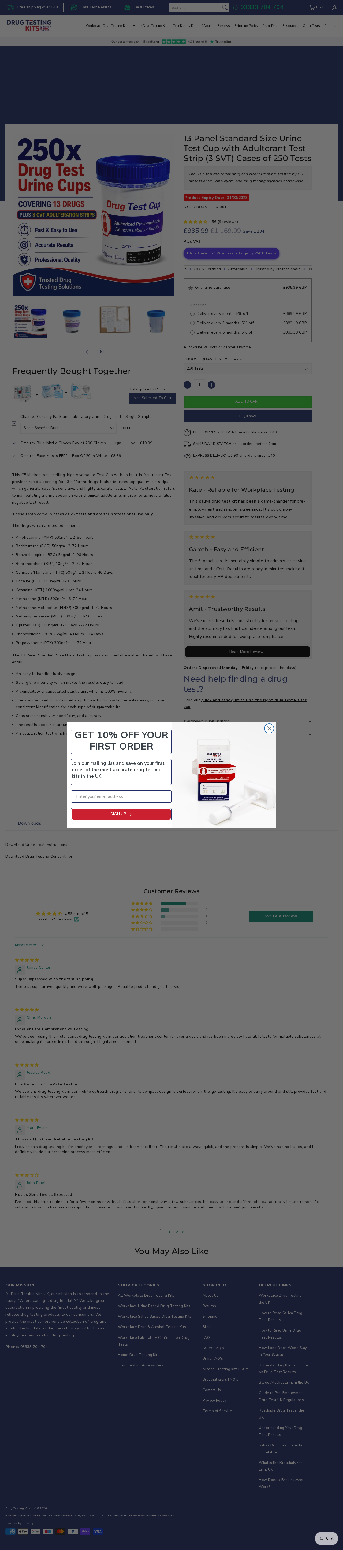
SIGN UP (118, 814)
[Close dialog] (269, 728)
